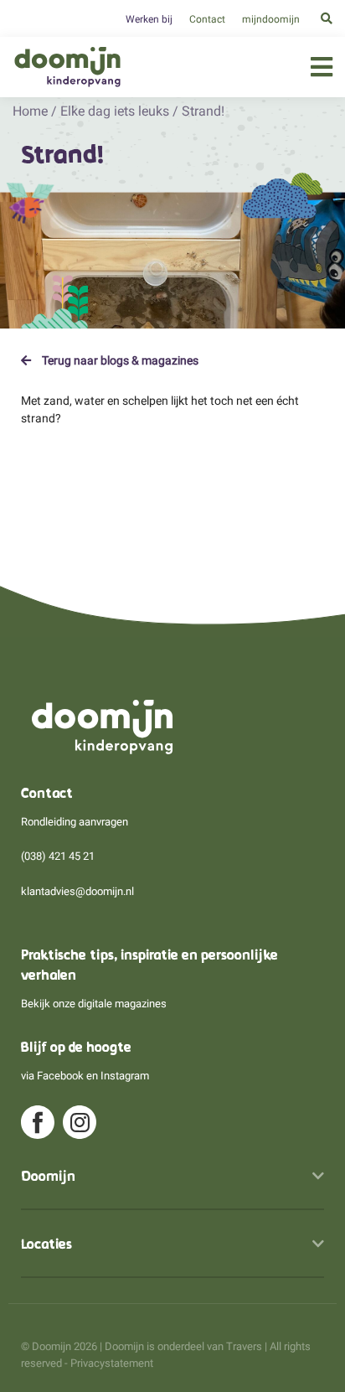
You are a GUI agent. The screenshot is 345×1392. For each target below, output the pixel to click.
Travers (244, 1346)
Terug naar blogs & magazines (118, 360)
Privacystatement (111, 1363)
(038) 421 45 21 (58, 856)
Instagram (124, 1075)
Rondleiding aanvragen (74, 821)
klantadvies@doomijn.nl (77, 891)
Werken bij (149, 19)
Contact (207, 19)
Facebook (60, 1075)
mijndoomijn (271, 19)
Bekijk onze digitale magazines (94, 1003)
